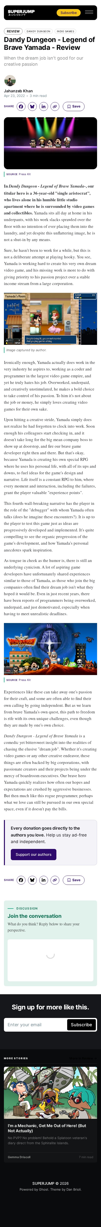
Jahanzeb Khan (18, 90)
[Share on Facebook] (21, 106)
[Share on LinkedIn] (43, 106)
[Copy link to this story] (54, 106)
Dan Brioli (73, 1189)
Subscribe (68, 13)
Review (13, 31)
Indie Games (65, 31)
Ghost (43, 1189)
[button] (89, 12)
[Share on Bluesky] (32, 106)
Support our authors (33, 854)
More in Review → (83, 1058)
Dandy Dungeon (38, 31)
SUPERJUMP (43, 1183)
